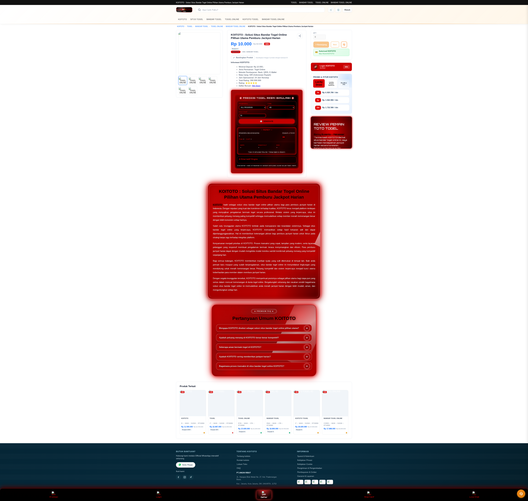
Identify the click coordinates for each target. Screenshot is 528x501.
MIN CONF (243, 112)
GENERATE (266, 121)
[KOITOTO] (184, 10)
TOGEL (294, 3)
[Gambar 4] (212, 80)
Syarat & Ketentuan (305, 456)
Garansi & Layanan (305, 476)
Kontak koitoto (243, 460)
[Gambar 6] (192, 90)
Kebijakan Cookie (304, 464)
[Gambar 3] (202, 80)
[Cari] (199, 9)
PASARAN (243, 103)
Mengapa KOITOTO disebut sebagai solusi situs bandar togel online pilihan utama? (259, 328)
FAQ (239, 468)
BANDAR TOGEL (306, 3)
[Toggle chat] (521, 494)
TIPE (269, 103)
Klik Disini (256, 86)
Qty (315, 33)
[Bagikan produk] (300, 36)
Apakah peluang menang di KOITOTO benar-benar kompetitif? (249, 337)
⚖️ (338, 10)
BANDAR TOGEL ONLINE (341, 3)
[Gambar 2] (192, 80)
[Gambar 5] (182, 90)
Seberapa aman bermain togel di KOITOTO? (240, 347)
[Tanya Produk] (344, 45)
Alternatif (369, 497)
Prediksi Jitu (344, 83)
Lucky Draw (319, 83)
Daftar (264, 497)
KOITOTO (182, 19)
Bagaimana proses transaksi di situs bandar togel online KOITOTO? (251, 366)
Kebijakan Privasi (304, 460)
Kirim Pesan (187, 465)
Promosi (54, 497)
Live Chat (474, 497)
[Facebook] (178, 477)
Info (346, 67)
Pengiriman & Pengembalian (309, 468)
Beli (335, 44)
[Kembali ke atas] (522, 487)
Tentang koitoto (243, 456)
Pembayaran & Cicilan (307, 472)
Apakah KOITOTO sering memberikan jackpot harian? (245, 356)
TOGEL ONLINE (322, 3)
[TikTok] (191, 477)
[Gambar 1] (182, 80)
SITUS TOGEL (196, 19)
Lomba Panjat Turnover (331, 83)
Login (159, 497)
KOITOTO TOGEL (250, 19)
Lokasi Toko (242, 464)
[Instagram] (184, 477)
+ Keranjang (321, 44)
